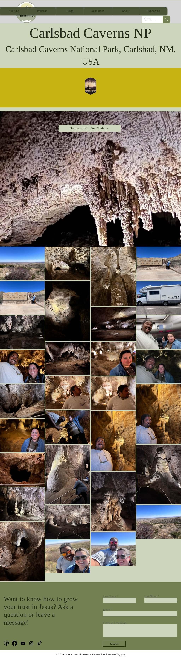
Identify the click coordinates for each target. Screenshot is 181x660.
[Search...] (166, 19)
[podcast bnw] (6, 643)
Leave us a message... (115, 623)
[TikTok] (39, 643)
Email (106, 609)
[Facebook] (14, 643)
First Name (109, 596)
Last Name (150, 596)
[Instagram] (31, 643)
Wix (123, 654)
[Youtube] (23, 643)
